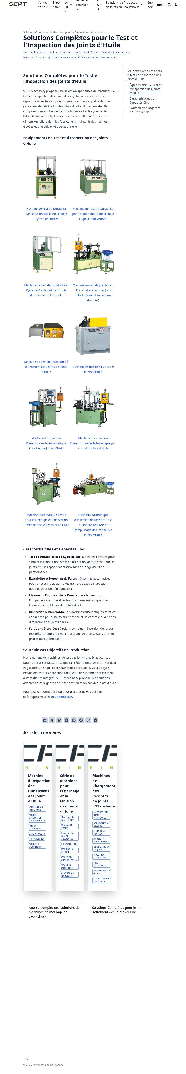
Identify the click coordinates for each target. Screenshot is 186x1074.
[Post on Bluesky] (59, 720)
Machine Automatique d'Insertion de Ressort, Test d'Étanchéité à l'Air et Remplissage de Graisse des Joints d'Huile (93, 525)
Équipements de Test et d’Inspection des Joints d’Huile (146, 89)
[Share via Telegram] (95, 720)
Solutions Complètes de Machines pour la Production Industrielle (63, 32)
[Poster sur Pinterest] (74, 720)
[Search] (169, 4)
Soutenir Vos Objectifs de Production (145, 110)
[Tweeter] (52, 720)
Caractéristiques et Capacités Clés (142, 100)
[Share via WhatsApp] (88, 720)
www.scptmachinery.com (48, 1065)
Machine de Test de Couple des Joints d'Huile (93, 369)
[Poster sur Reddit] (66, 720)
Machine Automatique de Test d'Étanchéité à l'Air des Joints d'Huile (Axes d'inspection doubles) (93, 292)
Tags (26, 1058)
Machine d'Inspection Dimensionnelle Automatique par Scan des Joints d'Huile (93, 443)
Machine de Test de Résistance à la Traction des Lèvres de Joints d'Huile (46, 367)
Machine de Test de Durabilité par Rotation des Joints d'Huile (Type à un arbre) (46, 214)
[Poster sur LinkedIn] (45, 720)
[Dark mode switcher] (175, 4)
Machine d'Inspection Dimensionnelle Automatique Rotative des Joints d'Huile (46, 443)
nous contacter (61, 697)
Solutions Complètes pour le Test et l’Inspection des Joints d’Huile (144, 75)
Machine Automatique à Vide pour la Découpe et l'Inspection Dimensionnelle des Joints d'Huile (46, 520)
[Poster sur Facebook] (81, 720)
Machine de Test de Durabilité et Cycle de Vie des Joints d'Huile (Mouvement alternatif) (46, 290)
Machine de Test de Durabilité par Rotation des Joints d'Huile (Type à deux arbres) (93, 214)
